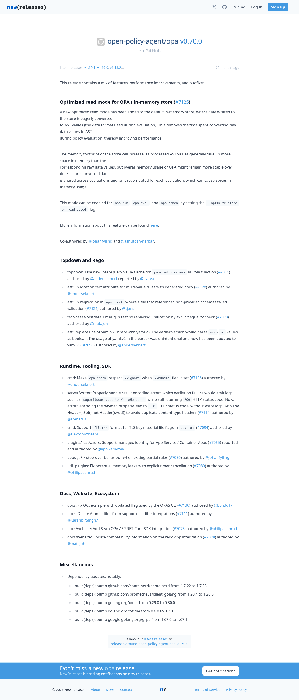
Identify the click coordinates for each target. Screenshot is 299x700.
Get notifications (220, 671)
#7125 (182, 102)
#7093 (222, 317)
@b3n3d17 (223, 505)
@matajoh (99, 323)
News (110, 689)
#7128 (200, 287)
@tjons (128, 308)
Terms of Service (207, 689)
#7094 (202, 427)
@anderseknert (103, 278)
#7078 (209, 537)
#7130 (183, 505)
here (154, 225)
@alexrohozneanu (83, 434)
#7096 (175, 457)
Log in (257, 7)
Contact (126, 689)
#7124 (92, 308)
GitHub (153, 51)
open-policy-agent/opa (142, 41)
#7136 (196, 377)
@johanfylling (100, 241)
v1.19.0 (102, 67)
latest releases (156, 639)
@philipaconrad (81, 472)
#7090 (88, 345)
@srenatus (76, 419)
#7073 (179, 528)
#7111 (182, 513)
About (95, 689)
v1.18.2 (115, 67)
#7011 (223, 272)
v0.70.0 (191, 41)
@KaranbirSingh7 (82, 520)
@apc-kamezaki (111, 449)
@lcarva (147, 278)
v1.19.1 (89, 67)
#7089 (199, 465)
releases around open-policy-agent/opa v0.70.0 (149, 643)
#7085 (214, 442)
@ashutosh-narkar (137, 241)
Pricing (239, 7)
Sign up (278, 7)
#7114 (204, 412)
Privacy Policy (236, 689)
